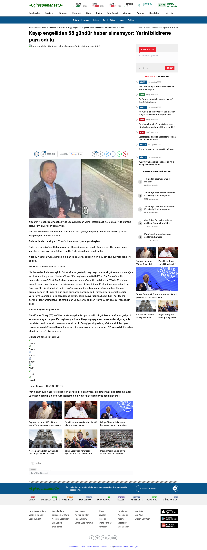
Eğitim (112, 20)
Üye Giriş (139, 511)
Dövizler (102, 515)
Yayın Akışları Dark (60, 515)
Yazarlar (140, 13)
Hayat (121, 20)
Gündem (63, 13)
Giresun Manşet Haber (37, 27)
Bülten (96, 20)
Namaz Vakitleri (49, 499)
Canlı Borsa (80, 511)
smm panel (57, 526)
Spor (88, 13)
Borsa (32, 499)
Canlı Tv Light (35, 518)
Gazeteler (154, 13)
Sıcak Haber (123, 526)
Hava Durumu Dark (37, 511)
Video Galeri (123, 515)
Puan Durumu (103, 499)
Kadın (99, 13)
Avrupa (86, 20)
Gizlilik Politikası (93, 546)
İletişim (82, 546)
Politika (131, 20)
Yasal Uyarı (133, 546)
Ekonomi (76, 13)
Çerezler (104, 546)
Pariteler (135, 499)
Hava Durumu (85, 499)
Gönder (33, 469)
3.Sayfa (76, 20)
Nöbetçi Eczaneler (60, 518)
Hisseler (120, 499)
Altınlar (102, 511)
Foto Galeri (112, 13)
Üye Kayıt (139, 515)
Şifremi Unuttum (142, 518)
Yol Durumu (151, 499)
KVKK (110, 546)
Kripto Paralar (170, 499)
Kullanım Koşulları (121, 546)
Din (104, 20)
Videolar (127, 13)
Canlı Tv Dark (58, 511)
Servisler (49, 13)
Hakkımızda (74, 546)
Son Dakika (34, 13)
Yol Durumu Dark (36, 515)
